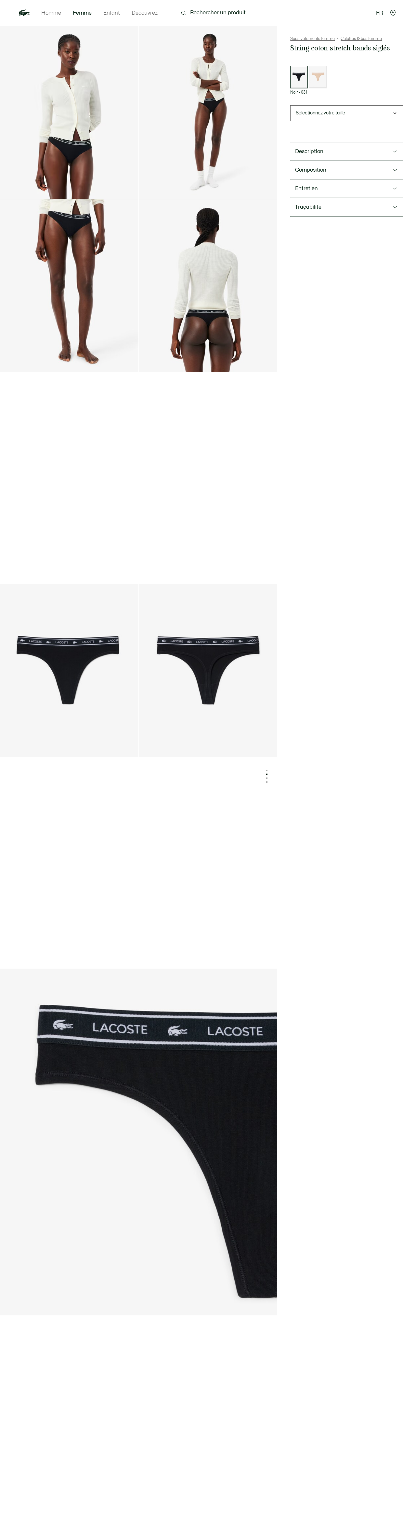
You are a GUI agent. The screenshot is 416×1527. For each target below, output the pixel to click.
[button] (392, 13)
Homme (51, 13)
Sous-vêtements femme (312, 39)
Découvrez (145, 13)
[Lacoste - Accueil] (24, 13)
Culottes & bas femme (361, 39)
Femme (82, 13)
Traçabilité (308, 207)
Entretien (306, 188)
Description (309, 151)
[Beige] (317, 77)
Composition (310, 170)
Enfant (111, 13)
